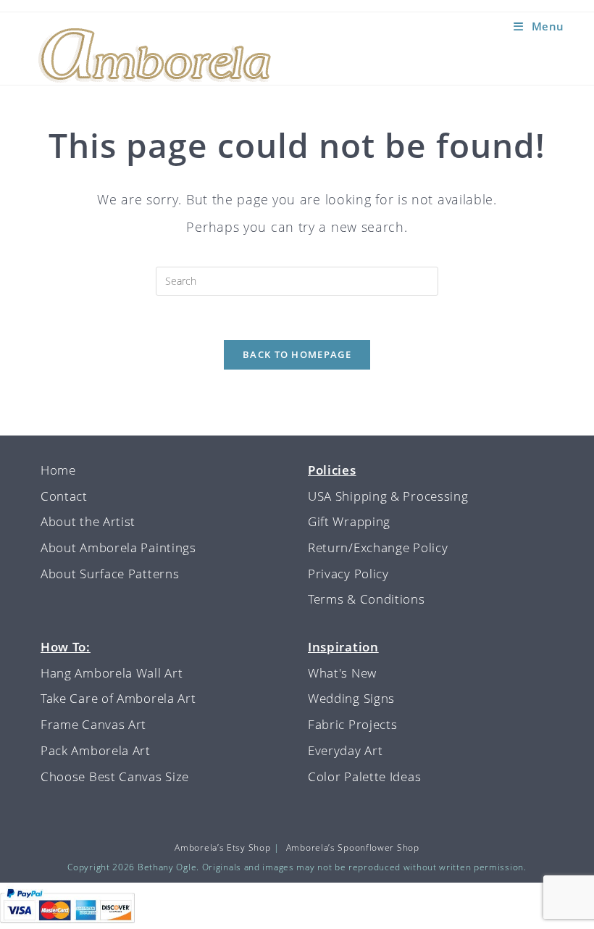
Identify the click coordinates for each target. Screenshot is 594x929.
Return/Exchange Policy (378, 547)
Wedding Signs (351, 698)
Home (58, 470)
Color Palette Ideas (364, 776)
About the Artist (88, 521)
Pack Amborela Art (96, 750)
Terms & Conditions (366, 599)
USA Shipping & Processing (388, 496)
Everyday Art (345, 750)
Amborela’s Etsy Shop (222, 847)
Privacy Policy (348, 573)
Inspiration (343, 646)
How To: (66, 646)
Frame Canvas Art (93, 724)
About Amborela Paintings (118, 547)
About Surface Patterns (110, 573)
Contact (64, 496)
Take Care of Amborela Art (118, 698)
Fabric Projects (353, 724)
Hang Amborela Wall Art (112, 673)
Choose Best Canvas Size (115, 776)
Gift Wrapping (349, 521)
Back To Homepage (297, 354)
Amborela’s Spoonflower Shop (352, 847)
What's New (342, 673)
